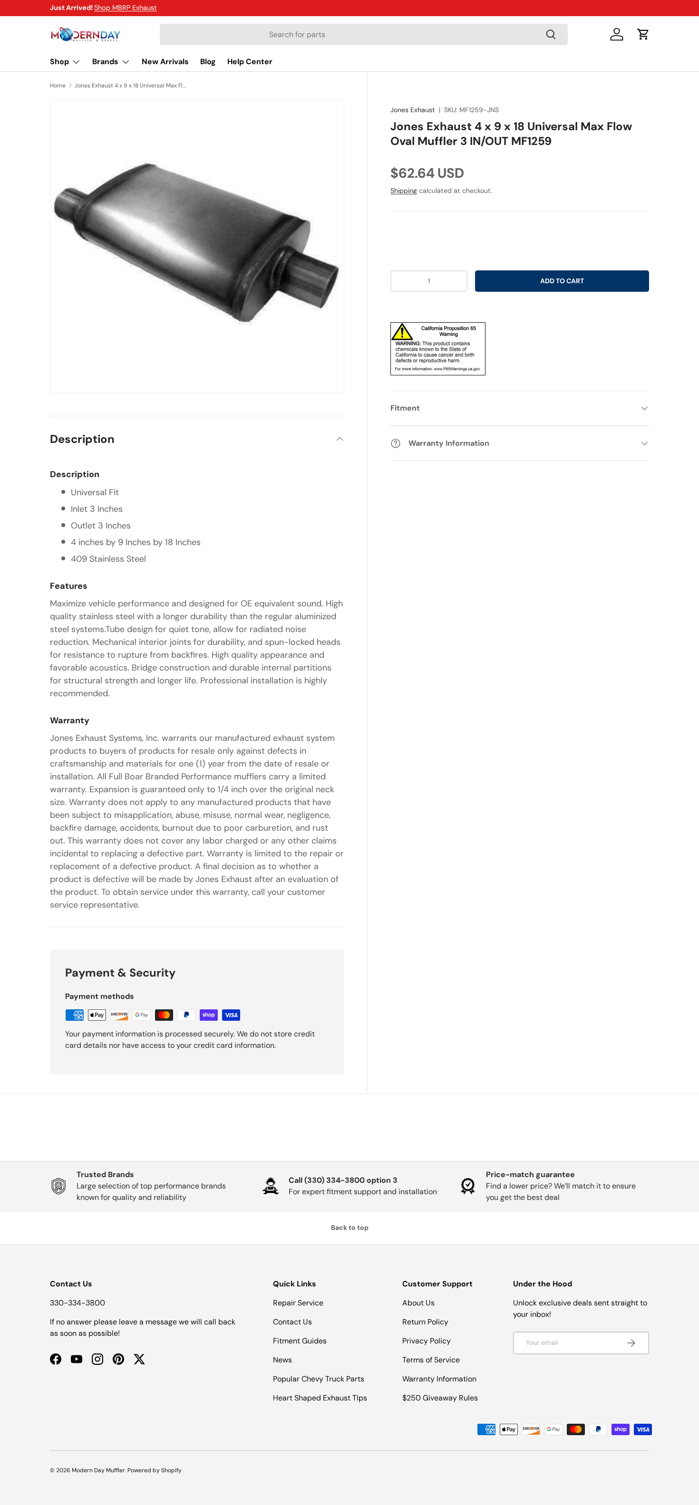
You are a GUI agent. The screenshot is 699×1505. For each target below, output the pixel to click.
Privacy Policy (426, 1341)
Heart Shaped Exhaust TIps (320, 1398)
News (282, 1360)
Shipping (403, 190)
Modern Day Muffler (98, 1470)
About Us (418, 1303)
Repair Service (298, 1303)
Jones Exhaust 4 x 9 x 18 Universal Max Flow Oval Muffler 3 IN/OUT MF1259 (132, 85)
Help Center (249, 62)
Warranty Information (439, 1379)
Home (58, 85)
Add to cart (562, 281)
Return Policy (425, 1322)
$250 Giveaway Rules (440, 1398)
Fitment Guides (300, 1341)
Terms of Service (431, 1360)
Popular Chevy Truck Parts (318, 1379)
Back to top (350, 1227)
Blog (208, 62)
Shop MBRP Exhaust (125, 7)
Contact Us (292, 1322)
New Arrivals (165, 62)
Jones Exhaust (412, 109)
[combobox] (364, 34)
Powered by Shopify (154, 1470)
